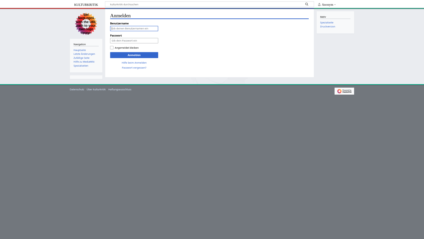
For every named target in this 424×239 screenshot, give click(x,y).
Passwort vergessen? (134, 67)
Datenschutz (77, 89)
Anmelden (134, 55)
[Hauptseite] (86, 23)
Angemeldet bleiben (127, 47)
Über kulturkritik (96, 89)
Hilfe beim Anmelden (134, 62)
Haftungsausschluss (119, 89)
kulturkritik (86, 4)
